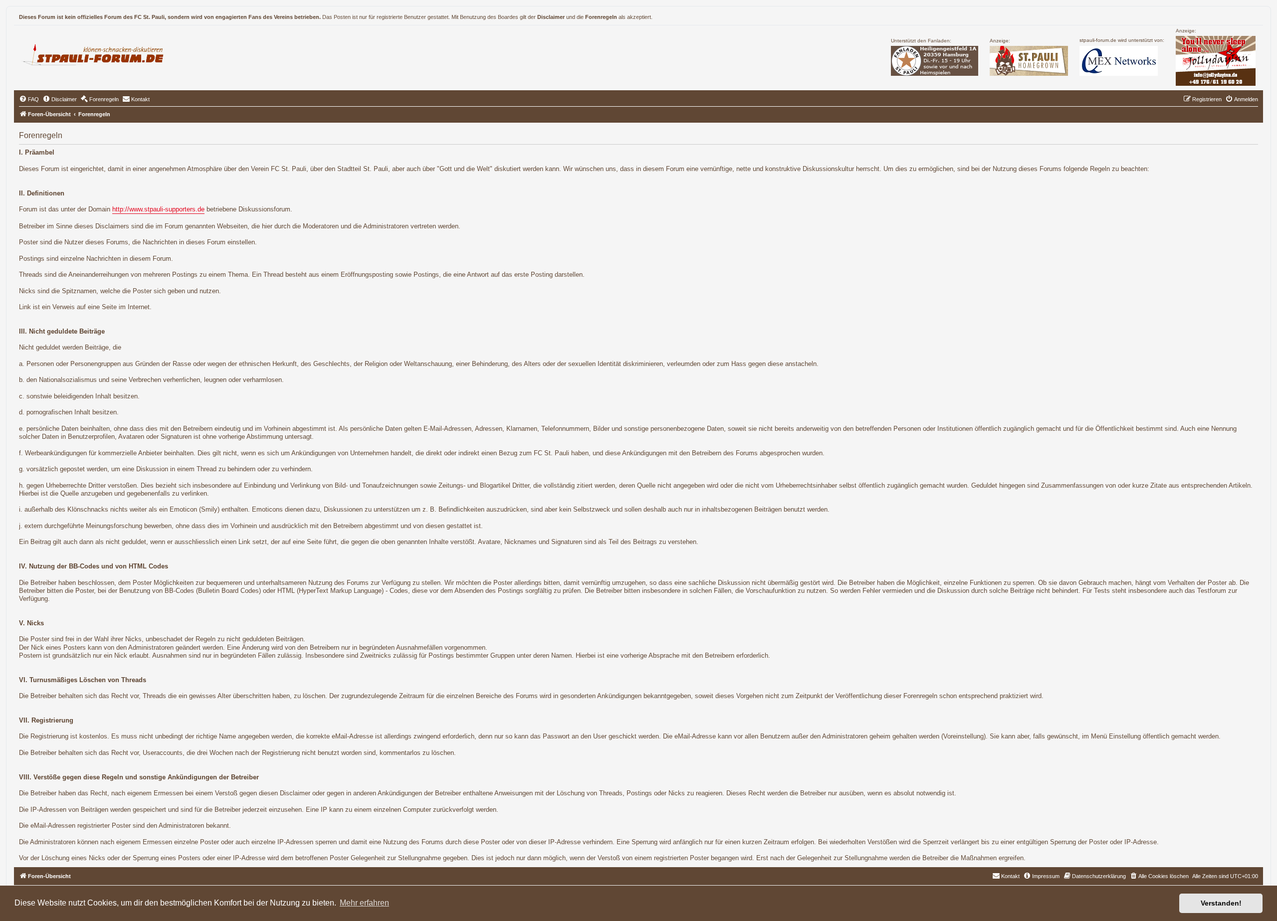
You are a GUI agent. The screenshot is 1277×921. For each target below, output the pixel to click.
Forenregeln (601, 17)
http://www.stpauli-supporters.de (158, 209)
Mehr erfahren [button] (364, 903)
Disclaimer (551, 17)
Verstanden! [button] (1221, 903)
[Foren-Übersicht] (97, 53)
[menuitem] (29, 99)
